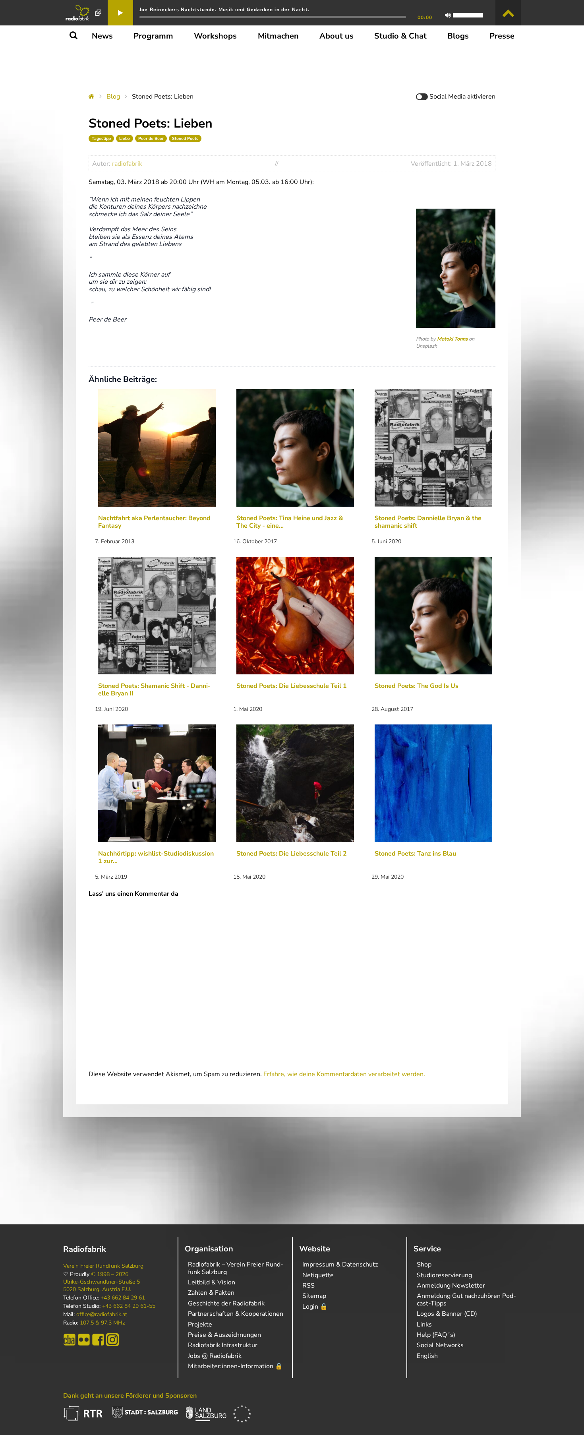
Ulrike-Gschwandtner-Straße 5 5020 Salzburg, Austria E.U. (101, 1285)
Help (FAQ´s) (436, 1334)
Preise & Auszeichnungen (224, 1334)
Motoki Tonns (452, 339)
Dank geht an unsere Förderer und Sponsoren (130, 1395)
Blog (113, 96)
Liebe (124, 138)
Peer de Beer (151, 138)
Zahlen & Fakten (211, 1292)
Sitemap (314, 1296)
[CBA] (69, 1339)
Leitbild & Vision (211, 1282)
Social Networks (440, 1345)
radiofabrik (127, 163)
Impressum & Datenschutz (340, 1264)
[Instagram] (112, 1339)
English (427, 1356)
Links (424, 1324)
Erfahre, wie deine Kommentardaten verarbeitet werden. (344, 1074)
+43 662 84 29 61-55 (128, 1306)
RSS (308, 1285)
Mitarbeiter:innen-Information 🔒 (235, 1366)
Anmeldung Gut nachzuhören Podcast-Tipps (466, 1299)
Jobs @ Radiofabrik (215, 1356)
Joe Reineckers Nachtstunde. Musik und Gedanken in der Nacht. (224, 9)
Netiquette (318, 1275)
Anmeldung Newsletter (451, 1285)
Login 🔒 (315, 1306)
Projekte (200, 1324)
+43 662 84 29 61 (123, 1297)
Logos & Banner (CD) (447, 1313)
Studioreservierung (444, 1275)
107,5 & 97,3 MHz (102, 1323)
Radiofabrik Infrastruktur (222, 1345)
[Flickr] (83, 1339)
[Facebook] (98, 1339)
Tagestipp (101, 138)
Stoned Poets (185, 138)
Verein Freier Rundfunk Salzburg (103, 1266)
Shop (424, 1264)
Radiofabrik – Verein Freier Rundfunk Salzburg (235, 1268)
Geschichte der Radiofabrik (226, 1303)
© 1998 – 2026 (109, 1274)
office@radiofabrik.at (101, 1314)
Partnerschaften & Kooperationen (235, 1313)
